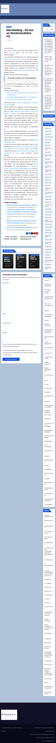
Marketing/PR (48, 441)
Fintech (48, 182)
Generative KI (48, 414)
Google (48, 196)
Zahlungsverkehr (49, 261)
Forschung (47, 392)
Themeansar (3, 731)
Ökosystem (47, 268)
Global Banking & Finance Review (49, 614)
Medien (48, 217)
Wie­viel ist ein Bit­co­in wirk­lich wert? (22, 148)
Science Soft (48, 678)
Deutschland (48, 166)
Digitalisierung (48, 171)
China (48, 152)
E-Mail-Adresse (7, 323)
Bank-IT (47, 311)
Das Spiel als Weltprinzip (21, 259)
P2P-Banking (48, 660)
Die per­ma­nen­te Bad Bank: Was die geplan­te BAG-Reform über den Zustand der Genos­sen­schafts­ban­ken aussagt (49, 85)
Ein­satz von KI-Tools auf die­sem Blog (38, 734)
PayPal (48, 230)
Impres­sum (48, 734)
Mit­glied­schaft (48, 737)
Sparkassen (48, 243)
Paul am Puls (48, 664)
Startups (48, 246)
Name (4, 313)
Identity (48, 199)
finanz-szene (48, 591)
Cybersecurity (48, 353)
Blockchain (47, 148)
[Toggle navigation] (26, 17)
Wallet (48, 257)
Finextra (47, 599)
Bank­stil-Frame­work (41, 727)
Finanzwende (48, 595)
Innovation (47, 205)
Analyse (47, 280)
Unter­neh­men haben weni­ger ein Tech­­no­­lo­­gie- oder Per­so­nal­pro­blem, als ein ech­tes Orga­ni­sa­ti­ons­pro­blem (22, 212)
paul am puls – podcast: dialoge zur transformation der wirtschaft (48, 672)
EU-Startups (48, 583)
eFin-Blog (47, 579)
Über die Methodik (46, 741)
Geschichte (47, 189)
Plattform (48, 232)
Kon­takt (53, 734)
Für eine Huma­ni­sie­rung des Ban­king (18, 227)
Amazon (48, 131)
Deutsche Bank (48, 162)
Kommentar (6, 283)
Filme (46, 380)
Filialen (48, 180)
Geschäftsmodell (49, 193)
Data (47, 159)
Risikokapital (48, 469)
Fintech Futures (49, 606)
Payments (48, 227)
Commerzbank (48, 155)
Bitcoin (47, 145)
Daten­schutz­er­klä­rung (50, 731)
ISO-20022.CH (48, 633)
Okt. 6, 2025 (8, 263)
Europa (48, 174)
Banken (48, 139)
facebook (48, 177)
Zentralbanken (48, 504)
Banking (47, 320)
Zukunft (48, 264)
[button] (53, 17)
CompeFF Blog (49, 542)
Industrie (48, 202)
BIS (47, 142)
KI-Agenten (48, 418)
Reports (47, 465)
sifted (46, 682)
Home (35, 727)
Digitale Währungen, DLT (48, 369)
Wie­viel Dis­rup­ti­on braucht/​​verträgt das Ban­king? (22, 205)
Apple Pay (48, 137)
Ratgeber (47, 456)
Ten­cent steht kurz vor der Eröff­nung (15, 59)
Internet (48, 209)
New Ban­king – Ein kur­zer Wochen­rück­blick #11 (20, 33)
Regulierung (48, 236)
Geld (47, 185)
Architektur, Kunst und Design (48, 291)
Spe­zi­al (53, 737)
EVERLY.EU (48, 587)
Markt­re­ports (42, 737)
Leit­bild (37, 737)
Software (48, 239)
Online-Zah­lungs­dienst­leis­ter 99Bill (28, 70)
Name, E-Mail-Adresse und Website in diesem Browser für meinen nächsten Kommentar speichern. (20, 345)
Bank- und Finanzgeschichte (49, 305)
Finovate (47, 602)
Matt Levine (48, 642)
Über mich (53, 741)
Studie (48, 252)
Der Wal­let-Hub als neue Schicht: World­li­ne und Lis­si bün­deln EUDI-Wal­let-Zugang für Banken (49, 70)
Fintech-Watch (48, 388)
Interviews (47, 401)
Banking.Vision (49, 520)
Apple (48, 134)
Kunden (48, 214)
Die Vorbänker (48, 560)
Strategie (48, 249)
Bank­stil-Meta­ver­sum (50, 727)
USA (47, 255)
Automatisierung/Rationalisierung (49, 298)
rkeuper (7, 266)
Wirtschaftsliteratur (35, 255)
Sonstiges (6, 257)
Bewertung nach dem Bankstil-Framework (49, 331)
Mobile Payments (48, 221)
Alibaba (48, 128)
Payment (48, 224)
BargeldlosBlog (49, 526)
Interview (48, 211)
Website (5, 332)
